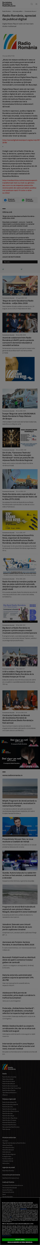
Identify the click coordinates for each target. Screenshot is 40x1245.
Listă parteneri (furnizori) (6, 1235)
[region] (20, 1221)
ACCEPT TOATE (20, 1239)
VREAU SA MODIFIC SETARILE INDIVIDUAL (20, 1242)
